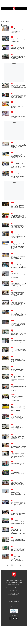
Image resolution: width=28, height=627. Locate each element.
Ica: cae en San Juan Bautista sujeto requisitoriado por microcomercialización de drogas (18, 493)
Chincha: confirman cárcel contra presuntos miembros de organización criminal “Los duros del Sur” (18, 175)
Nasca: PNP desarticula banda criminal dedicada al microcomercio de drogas (18, 522)
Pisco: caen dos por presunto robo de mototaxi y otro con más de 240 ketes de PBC (18, 226)
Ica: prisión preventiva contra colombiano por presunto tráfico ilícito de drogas (18, 359)
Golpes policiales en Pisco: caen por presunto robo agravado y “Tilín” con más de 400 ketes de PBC (18, 165)
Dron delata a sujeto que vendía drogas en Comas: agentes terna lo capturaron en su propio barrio (17, 206)
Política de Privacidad (14, 604)
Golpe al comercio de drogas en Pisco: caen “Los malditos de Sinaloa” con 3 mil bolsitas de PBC (18, 145)
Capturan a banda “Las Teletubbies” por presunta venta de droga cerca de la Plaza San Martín (18, 323)
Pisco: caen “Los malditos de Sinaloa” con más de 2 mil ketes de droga (18, 40)
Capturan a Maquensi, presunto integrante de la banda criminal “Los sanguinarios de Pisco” (18, 304)
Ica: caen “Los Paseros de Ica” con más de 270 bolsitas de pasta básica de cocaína (18, 446)
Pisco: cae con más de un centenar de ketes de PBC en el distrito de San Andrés (18, 483)
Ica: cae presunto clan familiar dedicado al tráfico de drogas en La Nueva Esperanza (18, 105)
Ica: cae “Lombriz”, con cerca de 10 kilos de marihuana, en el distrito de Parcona (18, 549)
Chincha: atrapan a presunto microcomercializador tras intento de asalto (18, 235)
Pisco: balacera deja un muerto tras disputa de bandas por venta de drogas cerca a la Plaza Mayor (18, 313)
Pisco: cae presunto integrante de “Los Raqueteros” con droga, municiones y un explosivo (18, 531)
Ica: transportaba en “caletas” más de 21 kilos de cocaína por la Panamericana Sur (18, 256)
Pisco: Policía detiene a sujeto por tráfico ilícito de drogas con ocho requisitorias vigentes (18, 558)
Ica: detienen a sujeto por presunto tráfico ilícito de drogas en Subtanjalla (18, 465)
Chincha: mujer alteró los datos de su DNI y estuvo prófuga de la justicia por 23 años (18, 217)
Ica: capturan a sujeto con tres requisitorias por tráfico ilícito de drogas (18, 342)
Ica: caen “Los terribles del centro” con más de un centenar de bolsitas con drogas (18, 378)
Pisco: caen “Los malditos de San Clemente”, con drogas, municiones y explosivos (18, 285)
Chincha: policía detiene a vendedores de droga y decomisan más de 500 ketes (18, 266)
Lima (12, 202)
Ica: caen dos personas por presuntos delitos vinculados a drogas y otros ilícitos (18, 87)
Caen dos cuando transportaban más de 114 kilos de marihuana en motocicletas (18, 275)
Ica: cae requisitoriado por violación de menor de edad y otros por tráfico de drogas (18, 350)
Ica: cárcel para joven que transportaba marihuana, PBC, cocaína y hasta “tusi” (18, 369)
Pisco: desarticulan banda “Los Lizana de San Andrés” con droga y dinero (18, 513)
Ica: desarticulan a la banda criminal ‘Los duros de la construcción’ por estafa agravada (18, 388)
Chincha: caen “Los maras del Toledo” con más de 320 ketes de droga (18, 57)
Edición (13, 394)
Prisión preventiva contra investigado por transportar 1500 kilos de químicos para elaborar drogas (18, 246)
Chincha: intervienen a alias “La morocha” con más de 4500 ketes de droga (18, 333)
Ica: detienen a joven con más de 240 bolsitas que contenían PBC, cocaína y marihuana (18, 428)
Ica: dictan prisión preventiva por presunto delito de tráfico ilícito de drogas (17, 418)
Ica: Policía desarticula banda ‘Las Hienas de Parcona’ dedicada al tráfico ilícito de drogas (18, 398)
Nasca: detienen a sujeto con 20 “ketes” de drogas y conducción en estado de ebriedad (18, 455)
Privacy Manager (14, 598)
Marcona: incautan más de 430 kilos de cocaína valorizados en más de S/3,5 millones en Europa (18, 408)
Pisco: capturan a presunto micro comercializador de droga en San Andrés (18, 49)
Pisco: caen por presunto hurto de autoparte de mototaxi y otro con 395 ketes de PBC (17, 294)
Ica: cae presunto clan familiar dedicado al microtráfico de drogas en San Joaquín (18, 115)
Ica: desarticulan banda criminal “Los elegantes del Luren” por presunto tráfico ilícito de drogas (18, 474)
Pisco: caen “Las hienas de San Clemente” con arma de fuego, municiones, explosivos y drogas (18, 504)
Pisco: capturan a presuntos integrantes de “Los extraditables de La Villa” (18, 437)
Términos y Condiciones (14, 601)
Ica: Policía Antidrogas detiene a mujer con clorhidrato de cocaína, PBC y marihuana (18, 155)
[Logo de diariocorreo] (14, 8)
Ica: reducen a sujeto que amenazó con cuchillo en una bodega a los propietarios (17, 30)
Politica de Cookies (14, 606)
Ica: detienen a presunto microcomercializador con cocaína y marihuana (18, 540)
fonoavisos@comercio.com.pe (16, 587)
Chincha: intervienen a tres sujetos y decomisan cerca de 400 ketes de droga (18, 96)
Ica (12, 36)
